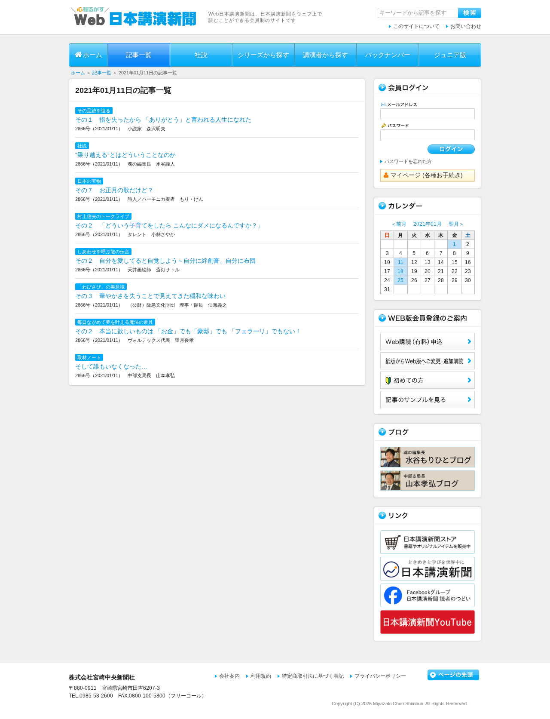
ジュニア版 (450, 54)
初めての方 (427, 380)
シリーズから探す (263, 54)
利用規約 (261, 676)
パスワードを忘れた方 (408, 161)
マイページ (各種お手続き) (427, 175)
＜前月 (398, 224)
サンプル (427, 399)
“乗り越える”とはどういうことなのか (125, 154)
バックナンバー (387, 54)
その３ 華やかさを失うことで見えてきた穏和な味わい (150, 295)
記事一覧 (139, 54)
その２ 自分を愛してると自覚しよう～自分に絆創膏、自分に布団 (165, 260)
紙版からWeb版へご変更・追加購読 (427, 360)
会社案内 (229, 676)
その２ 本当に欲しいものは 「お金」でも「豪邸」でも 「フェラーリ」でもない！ (188, 331)
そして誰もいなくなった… (111, 366)
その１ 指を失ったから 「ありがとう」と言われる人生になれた (163, 119)
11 (400, 262)
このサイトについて (416, 26)
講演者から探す (325, 54)
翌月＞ (456, 224)
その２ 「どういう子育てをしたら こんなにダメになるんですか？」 (169, 225)
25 (400, 280)
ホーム (92, 54)
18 (400, 271)
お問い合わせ (465, 26)
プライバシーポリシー (380, 676)
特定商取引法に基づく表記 (313, 676)
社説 (201, 54)
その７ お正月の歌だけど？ (114, 190)
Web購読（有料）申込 (427, 341)
